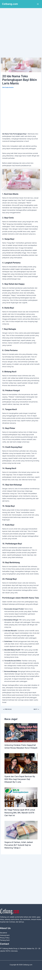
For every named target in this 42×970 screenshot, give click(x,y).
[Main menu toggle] (38, 4)
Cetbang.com (10, 3)
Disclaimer (3, 933)
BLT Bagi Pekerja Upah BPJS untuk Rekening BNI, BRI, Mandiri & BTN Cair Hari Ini (19, 812)
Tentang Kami (5, 940)
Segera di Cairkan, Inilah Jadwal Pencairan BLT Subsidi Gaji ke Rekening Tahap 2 (18, 845)
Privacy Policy (4, 938)
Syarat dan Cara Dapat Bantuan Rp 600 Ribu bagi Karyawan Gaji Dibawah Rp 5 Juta (19, 779)
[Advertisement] (21, 36)
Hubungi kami (4, 935)
